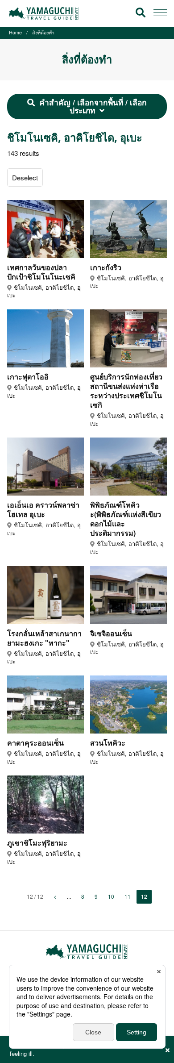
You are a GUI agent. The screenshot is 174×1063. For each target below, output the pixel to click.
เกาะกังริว (105, 267)
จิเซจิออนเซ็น (111, 633)
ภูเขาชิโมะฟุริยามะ (37, 842)
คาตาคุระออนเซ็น (35, 742)
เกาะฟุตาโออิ (28, 376)
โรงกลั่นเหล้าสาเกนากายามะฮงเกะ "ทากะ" (44, 638)
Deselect (25, 177)
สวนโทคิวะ (107, 742)
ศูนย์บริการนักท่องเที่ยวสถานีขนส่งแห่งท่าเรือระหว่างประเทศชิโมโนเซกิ (126, 390)
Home (15, 32)
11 (127, 896)
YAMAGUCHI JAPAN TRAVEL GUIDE (45, 13)
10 (111, 896)
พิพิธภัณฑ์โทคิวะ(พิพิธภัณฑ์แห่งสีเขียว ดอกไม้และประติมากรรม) (125, 519)
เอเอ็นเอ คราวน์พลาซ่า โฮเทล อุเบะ (43, 509)
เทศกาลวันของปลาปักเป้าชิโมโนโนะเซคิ (41, 272)
